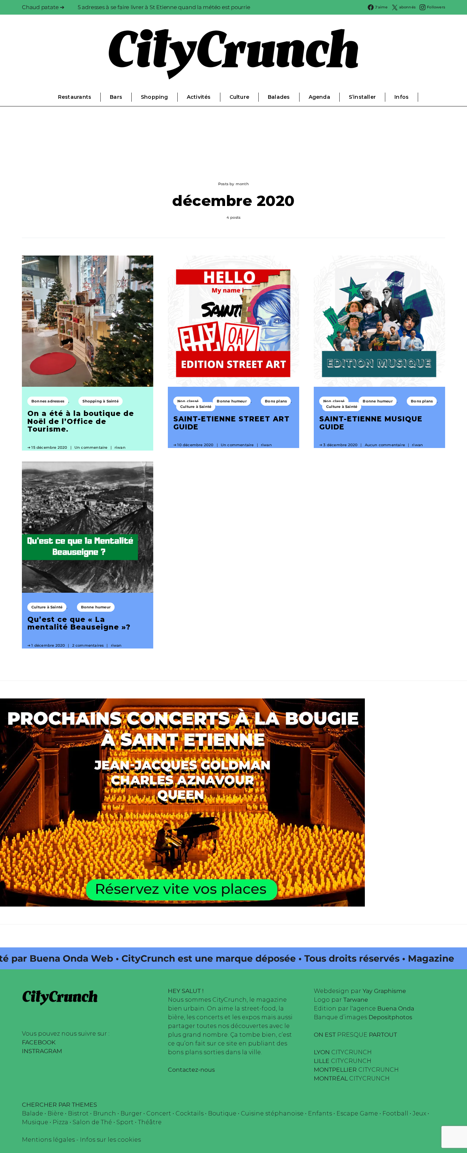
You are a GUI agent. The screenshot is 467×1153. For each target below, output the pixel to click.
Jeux (419, 1113)
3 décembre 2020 (340, 445)
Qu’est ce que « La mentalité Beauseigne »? (79, 623)
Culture (239, 97)
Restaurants (74, 97)
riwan (120, 447)
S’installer (362, 97)
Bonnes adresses (47, 401)
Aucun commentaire (385, 445)
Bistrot (78, 1113)
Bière (55, 1113)
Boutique (222, 1113)
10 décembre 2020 (195, 445)
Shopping (154, 97)
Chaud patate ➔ (43, 7)
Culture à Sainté (195, 406)
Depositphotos (390, 1017)
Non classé (187, 401)
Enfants (320, 1113)
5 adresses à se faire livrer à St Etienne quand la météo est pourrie (164, 7)
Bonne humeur (231, 401)
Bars (116, 97)
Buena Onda (395, 1008)
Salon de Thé (92, 1122)
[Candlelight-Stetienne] (182, 802)
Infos (401, 97)
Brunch (104, 1113)
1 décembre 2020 (48, 645)
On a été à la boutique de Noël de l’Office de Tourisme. (80, 421)
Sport (125, 1122)
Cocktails (189, 1113)
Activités (199, 97)
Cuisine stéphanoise (272, 1113)
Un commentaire (91, 447)
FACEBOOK (38, 1042)
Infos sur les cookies (110, 1139)
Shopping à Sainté (100, 401)
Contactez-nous (191, 1069)
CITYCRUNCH (343, 1052)
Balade (32, 1113)
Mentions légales (48, 1139)
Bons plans (276, 401)
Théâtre (150, 1122)
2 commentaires (88, 645)
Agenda (319, 97)
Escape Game (357, 1113)
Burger (131, 1113)
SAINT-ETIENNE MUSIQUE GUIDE (370, 422)
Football (395, 1113)
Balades (279, 97)
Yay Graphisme (384, 991)
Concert (158, 1113)
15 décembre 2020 (49, 447)
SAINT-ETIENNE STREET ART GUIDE (231, 422)
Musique (35, 1122)
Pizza (60, 1122)
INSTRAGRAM (42, 1051)
